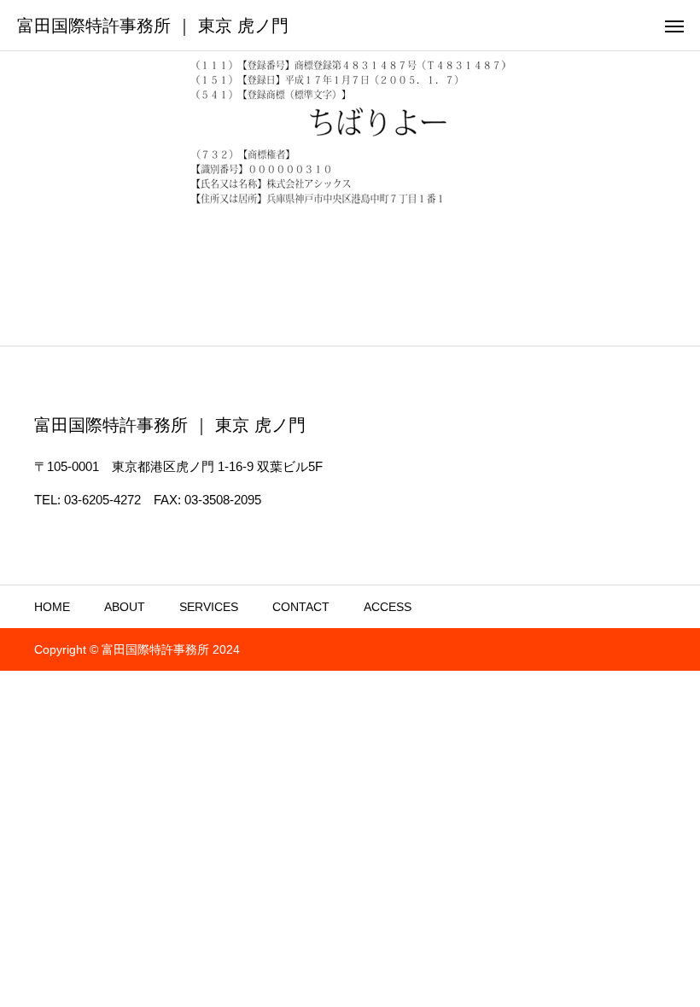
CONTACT (301, 607)
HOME (52, 607)
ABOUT (124, 607)
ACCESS (387, 607)
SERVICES (208, 607)
